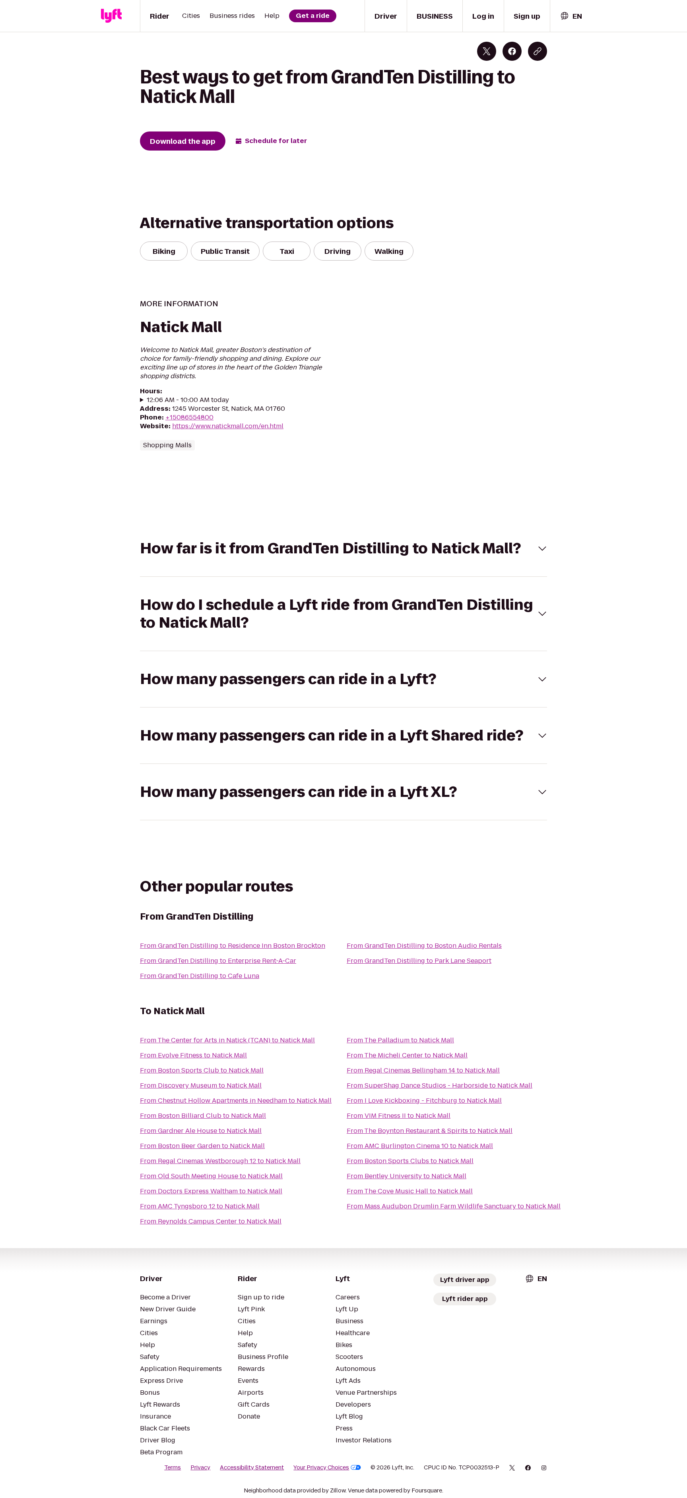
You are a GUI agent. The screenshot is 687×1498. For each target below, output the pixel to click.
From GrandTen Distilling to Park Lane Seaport (419, 960)
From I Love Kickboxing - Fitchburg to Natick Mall (424, 1100)
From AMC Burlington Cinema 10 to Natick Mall (420, 1145)
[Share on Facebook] (512, 51)
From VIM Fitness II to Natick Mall (398, 1115)
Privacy (200, 1467)
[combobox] (571, 16)
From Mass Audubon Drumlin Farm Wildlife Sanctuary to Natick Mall (454, 1206)
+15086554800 (189, 417)
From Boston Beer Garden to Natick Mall (202, 1145)
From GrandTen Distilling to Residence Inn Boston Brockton (232, 945)
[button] (343, 548)
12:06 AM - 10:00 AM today (188, 400)
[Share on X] (486, 51)
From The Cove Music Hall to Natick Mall (410, 1191)
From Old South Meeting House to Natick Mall (211, 1176)
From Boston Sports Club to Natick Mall (202, 1070)
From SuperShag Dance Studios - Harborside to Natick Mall (439, 1085)
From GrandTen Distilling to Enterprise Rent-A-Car (218, 960)
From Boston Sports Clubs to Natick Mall (410, 1161)
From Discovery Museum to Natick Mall (201, 1085)
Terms (172, 1467)
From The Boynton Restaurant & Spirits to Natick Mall (429, 1130)
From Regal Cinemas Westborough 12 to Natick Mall (220, 1161)
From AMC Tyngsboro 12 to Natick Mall (200, 1206)
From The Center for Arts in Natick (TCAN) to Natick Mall (227, 1040)
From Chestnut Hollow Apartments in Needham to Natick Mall (236, 1100)
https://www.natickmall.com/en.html (227, 426)
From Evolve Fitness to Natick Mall (193, 1055)
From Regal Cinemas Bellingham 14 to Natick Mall (423, 1070)
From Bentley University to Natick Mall (406, 1176)
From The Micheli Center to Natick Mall (407, 1055)
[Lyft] (111, 16)
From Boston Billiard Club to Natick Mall (203, 1115)
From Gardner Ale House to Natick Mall (201, 1130)
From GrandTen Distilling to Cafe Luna (199, 975)
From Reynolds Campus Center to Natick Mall (210, 1221)
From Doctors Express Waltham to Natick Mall (211, 1191)
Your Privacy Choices (321, 1467)
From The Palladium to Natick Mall (400, 1040)
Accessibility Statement (252, 1467)
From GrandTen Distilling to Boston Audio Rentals (424, 945)
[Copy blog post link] (537, 51)
